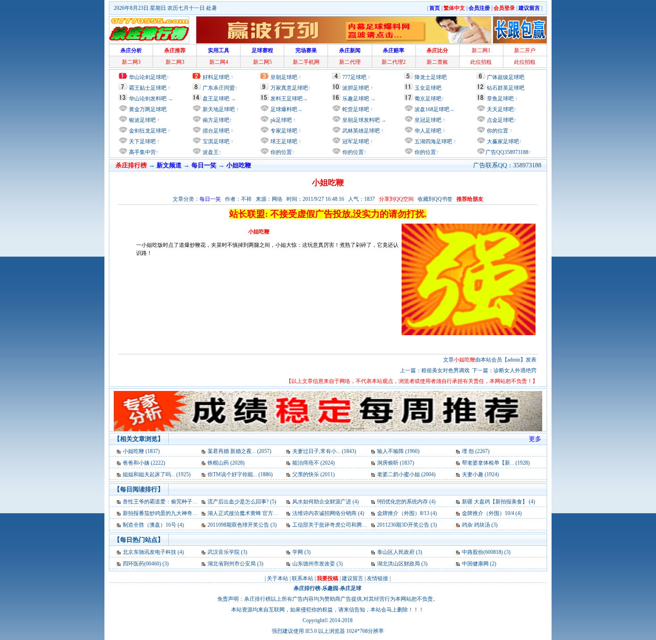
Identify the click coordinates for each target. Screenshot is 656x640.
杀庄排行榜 (307, 588)
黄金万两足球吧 (147, 109)
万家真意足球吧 (289, 88)
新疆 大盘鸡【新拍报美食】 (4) (498, 502)
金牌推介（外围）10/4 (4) (492, 513)
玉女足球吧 (428, 88)
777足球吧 (354, 77)
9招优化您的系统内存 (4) (406, 502)
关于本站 (277, 578)
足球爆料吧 (283, 109)
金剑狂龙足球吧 (147, 131)
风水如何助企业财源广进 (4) (325, 502)
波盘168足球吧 (432, 109)
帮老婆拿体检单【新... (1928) (496, 463)
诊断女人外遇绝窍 (515, 370)
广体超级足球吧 (505, 77)
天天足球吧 (500, 109)
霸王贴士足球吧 (147, 88)
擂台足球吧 (215, 131)
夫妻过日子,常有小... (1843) (324, 451)
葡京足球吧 (428, 99)
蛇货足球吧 (356, 109)
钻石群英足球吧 (505, 88)
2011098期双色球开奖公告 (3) (242, 525)
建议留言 (352, 578)
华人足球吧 (427, 131)
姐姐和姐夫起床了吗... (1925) (157, 474)
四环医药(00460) (142, 564)
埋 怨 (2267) (476, 451)
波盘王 (210, 152)
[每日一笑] (119, 451)
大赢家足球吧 (502, 141)
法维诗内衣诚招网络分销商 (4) (328, 513)
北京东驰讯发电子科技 (149, 552)
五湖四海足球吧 (432, 141)
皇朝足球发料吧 (360, 120)
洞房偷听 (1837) (395, 463)
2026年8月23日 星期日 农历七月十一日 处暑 (165, 8)
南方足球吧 (215, 120)
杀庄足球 (350, 588)
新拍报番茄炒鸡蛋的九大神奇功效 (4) (167, 513)
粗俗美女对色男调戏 (445, 370)
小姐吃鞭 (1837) (141, 451)
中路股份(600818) (482, 552)
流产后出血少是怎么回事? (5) (242, 502)
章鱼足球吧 (500, 99)
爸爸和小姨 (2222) (144, 463)
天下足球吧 (142, 141)
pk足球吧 (280, 120)
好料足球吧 (216, 77)
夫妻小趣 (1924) (480, 474)
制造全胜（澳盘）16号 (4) (153, 525)
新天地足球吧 (218, 109)
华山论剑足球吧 (147, 77)
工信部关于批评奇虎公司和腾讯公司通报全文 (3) (349, 525)
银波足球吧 (142, 120)
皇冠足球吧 (427, 120)
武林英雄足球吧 (360, 131)
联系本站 (302, 578)
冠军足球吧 (355, 141)
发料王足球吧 (286, 99)
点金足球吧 (500, 120)
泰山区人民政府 (396, 552)
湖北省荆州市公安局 (232, 564)
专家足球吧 (283, 131)
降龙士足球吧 (431, 77)
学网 (297, 552)
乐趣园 (330, 588)
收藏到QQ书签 (435, 199)
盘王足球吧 (216, 99)
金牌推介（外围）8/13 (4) (407, 513)
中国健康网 (475, 564)
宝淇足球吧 (216, 141)
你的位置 (280, 152)
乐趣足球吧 (355, 99)
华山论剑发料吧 (147, 99)
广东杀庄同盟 (219, 88)
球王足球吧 (283, 141)
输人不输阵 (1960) (398, 451)
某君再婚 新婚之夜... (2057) (239, 451)
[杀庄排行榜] (149, 30)
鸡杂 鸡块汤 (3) (480, 525)
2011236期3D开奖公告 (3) (407, 525)
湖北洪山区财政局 (398, 564)
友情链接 (377, 578)
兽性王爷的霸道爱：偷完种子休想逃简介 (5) (175, 502)
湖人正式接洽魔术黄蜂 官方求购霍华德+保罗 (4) (264, 513)
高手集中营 (142, 152)
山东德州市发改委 (313, 564)
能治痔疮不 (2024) (313, 463)
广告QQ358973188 (507, 152)
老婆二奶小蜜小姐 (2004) (406, 474)
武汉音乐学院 (224, 552)
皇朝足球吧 (283, 77)
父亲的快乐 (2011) (313, 474)
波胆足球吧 (355, 88)
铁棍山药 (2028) (226, 463)
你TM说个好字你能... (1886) (240, 474)
